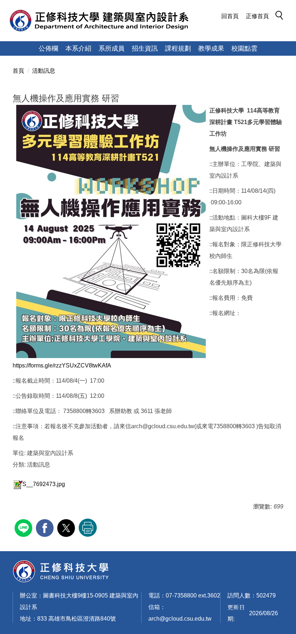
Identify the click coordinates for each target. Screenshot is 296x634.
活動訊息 (43, 71)
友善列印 (88, 528)
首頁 (18, 71)
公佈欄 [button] (48, 48)
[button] (281, 16)
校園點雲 (244, 48)
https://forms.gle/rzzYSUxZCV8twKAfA (62, 365)
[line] (24, 527)
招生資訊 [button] (145, 48)
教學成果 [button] (211, 48)
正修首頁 (257, 16)
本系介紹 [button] (78, 48)
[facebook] (46, 527)
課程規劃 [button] (178, 48)
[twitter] (67, 527)
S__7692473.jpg (43, 484)
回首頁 (230, 16)
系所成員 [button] (112, 48)
